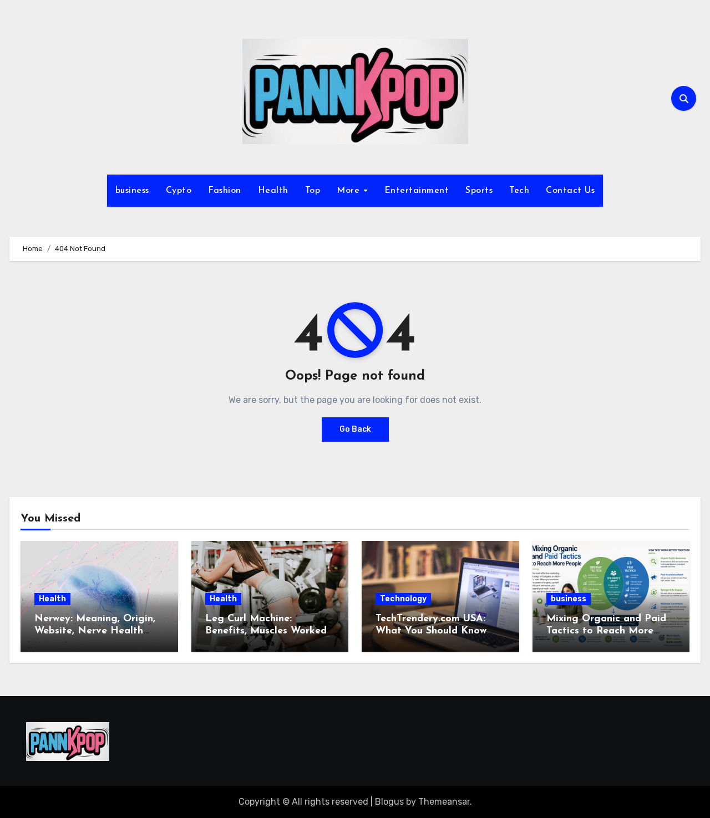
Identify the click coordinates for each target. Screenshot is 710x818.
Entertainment (416, 190)
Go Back (355, 429)
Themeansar (444, 801)
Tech (519, 190)
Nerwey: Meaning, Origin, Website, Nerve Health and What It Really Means (97, 631)
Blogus (389, 801)
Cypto (179, 190)
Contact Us (570, 190)
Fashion (224, 190)
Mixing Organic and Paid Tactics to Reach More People (606, 631)
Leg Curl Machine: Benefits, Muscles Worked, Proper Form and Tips (267, 631)
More (350, 190)
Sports (479, 190)
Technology (403, 599)
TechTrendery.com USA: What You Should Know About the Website (431, 631)
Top (313, 190)
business (132, 190)
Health (273, 190)
